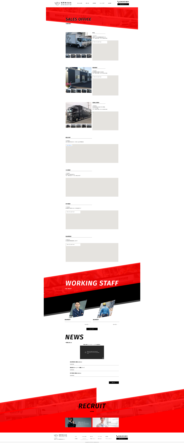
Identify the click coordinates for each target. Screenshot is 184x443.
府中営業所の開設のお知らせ (75, 373)
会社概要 (109, 3)
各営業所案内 (84, 438)
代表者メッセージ (92, 438)
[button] (66, 77)
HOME (76, 436)
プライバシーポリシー (109, 438)
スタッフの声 (102, 3)
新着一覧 (87, 3)
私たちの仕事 (79, 3)
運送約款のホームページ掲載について (77, 367)
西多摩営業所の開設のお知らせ (76, 361)
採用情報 (94, 3)
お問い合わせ (100, 438)
